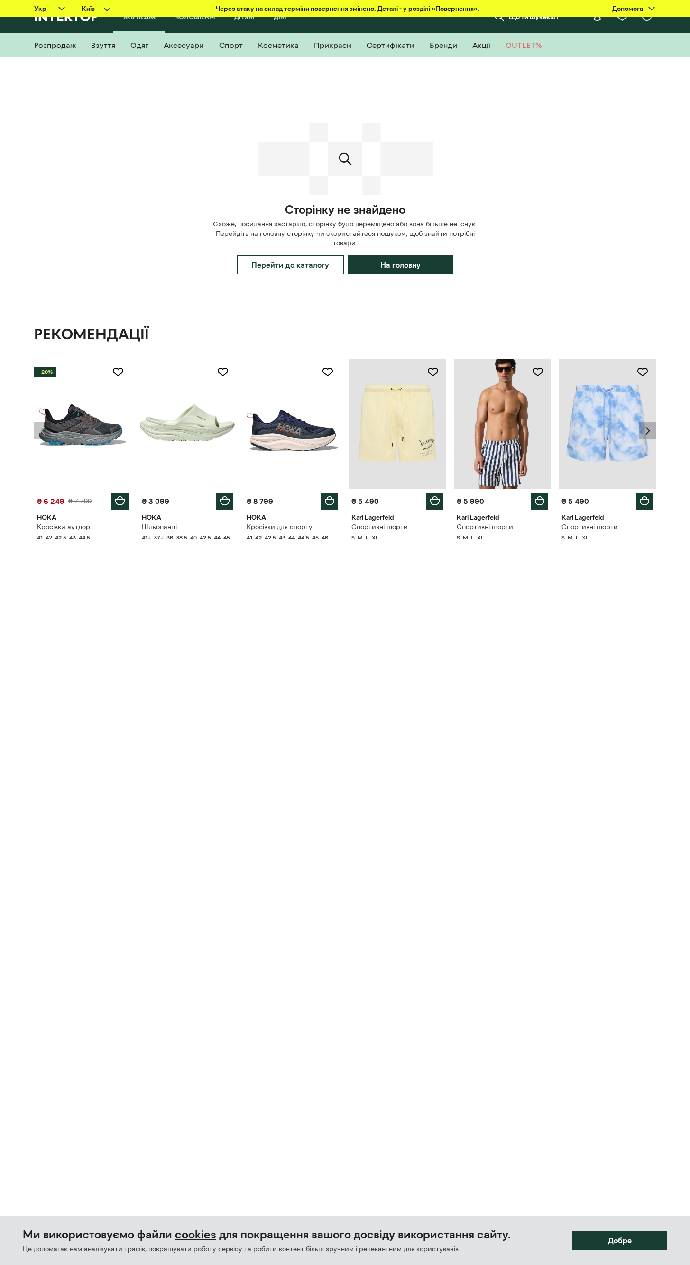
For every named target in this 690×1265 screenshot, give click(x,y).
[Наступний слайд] (647, 430)
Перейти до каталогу (290, 265)
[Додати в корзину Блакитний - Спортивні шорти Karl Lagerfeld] (644, 501)
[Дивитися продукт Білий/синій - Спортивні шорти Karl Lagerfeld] (502, 424)
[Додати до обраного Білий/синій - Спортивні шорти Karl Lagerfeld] (537, 372)
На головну (400, 265)
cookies (195, 1234)
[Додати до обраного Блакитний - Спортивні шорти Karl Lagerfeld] (642, 372)
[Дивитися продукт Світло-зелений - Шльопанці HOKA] (187, 424)
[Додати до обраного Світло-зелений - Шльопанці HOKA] (222, 372)
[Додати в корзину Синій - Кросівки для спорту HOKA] (329, 501)
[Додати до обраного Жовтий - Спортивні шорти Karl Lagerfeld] (432, 372)
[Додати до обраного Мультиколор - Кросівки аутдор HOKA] (118, 372)
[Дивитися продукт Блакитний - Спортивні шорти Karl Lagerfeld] (607, 424)
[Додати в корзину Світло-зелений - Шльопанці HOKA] (224, 501)
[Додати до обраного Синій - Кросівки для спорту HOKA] (327, 372)
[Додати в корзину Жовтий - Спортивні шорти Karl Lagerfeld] (434, 501)
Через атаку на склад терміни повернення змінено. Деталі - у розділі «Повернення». (347, 8)
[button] (42, 430)
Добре (620, 1240)
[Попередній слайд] (42, 430)
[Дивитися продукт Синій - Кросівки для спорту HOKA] (292, 424)
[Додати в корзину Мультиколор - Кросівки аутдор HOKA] (120, 501)
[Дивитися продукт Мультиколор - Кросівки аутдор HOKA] (82, 424)
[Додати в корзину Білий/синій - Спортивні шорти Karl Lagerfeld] (539, 501)
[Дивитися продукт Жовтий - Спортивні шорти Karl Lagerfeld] (397, 424)
